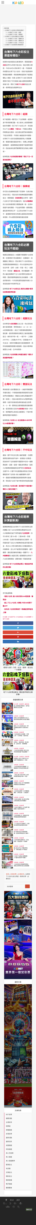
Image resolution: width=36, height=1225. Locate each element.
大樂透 (11, 129)
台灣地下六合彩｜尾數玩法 (16, 38)
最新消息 (27, 704)
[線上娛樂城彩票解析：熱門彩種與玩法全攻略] (18, 1025)
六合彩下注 (12, 617)
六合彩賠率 (25, 533)
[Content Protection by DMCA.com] (29, 1209)
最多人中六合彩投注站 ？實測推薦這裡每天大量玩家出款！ (21, 727)
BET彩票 (16, 704)
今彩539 (18, 129)
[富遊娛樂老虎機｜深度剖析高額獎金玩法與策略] (18, 998)
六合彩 (5, 617)
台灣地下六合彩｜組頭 (14, 32)
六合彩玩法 (27, 468)
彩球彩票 (21, 20)
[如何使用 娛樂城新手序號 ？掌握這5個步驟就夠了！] (18, 1097)
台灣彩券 (14, 20)
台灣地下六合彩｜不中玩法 (16, 42)
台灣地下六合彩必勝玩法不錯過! (14, 36)
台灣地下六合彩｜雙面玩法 (16, 40)
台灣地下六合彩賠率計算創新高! (14, 44)
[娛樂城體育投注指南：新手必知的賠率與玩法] (18, 1053)
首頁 (7, 874)
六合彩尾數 (13, 324)
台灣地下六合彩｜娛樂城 (15, 34)
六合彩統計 (21, 409)
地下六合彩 (21, 84)
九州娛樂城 (29, 201)
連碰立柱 (17, 271)
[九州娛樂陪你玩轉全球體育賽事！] (18, 1077)
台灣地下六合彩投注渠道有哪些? (14, 30)
